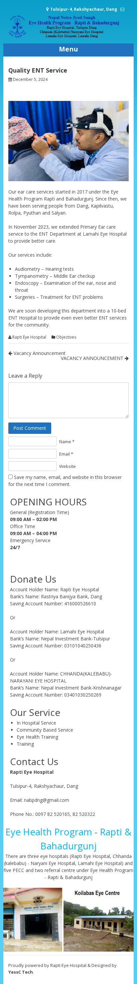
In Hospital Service (36, 723)
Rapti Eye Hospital (29, 337)
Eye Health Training (37, 737)
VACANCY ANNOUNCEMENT (93, 358)
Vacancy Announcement (39, 353)
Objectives (66, 337)
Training (25, 744)
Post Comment (29, 428)
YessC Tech (20, 972)
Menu (68, 48)
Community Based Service (45, 730)
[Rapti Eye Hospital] (68, 36)
